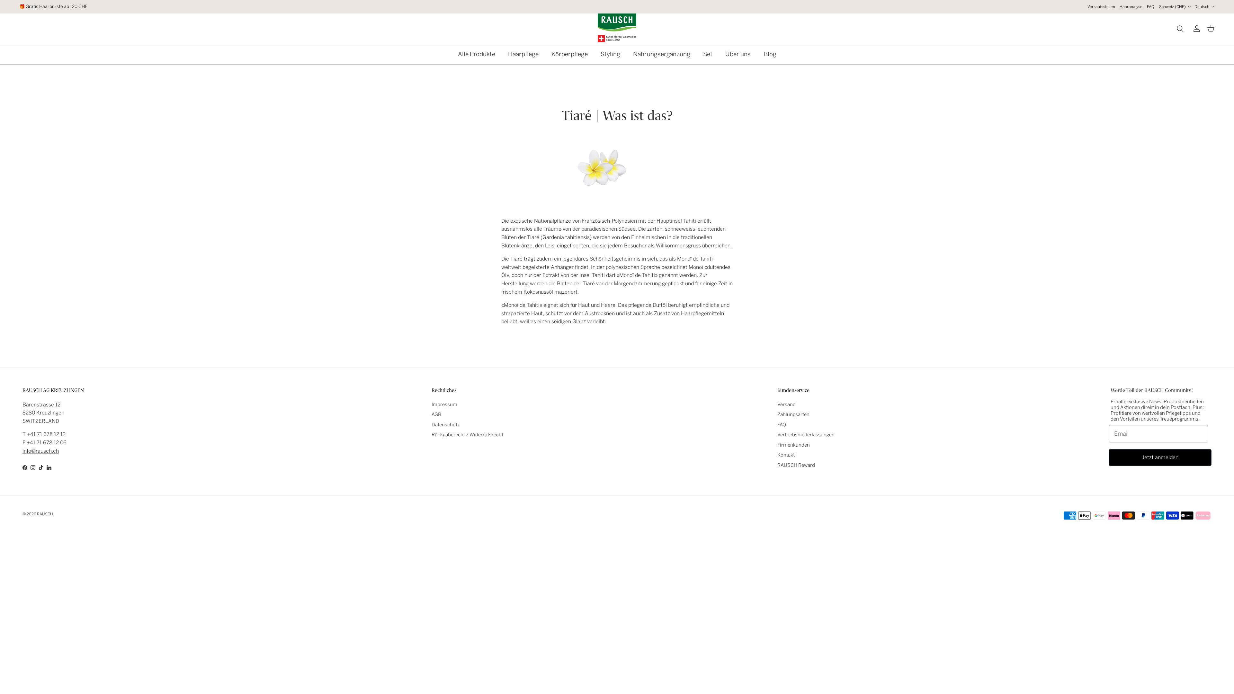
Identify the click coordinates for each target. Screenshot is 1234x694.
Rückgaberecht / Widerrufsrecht (467, 435)
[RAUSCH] (617, 27)
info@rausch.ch (40, 451)
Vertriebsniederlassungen (806, 435)
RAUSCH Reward (796, 465)
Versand (786, 404)
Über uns (738, 54)
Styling (610, 54)
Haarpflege (523, 54)
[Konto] (1195, 28)
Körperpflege (569, 54)
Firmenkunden (793, 445)
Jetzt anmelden (1160, 457)
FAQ (1150, 6)
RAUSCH (45, 514)
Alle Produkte (476, 54)
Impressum (444, 404)
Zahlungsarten (793, 414)
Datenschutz (446, 425)
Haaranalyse (1131, 6)
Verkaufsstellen (1101, 6)
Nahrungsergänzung (661, 54)
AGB (436, 414)
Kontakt (786, 455)
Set (707, 54)
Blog (770, 54)
